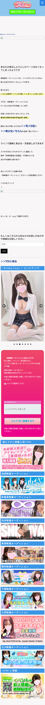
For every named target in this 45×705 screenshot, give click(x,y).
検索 (4, 251)
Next (41, 306)
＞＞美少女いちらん (11, 131)
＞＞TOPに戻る (9, 261)
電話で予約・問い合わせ (22, 12)
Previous (4, 306)
